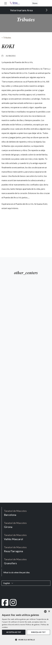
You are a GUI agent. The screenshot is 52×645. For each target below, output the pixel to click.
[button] (5, 3)
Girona (15, 525)
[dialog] (26, 626)
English (6, 583)
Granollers (15, 561)
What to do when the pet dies (16, 572)
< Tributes (6, 37)
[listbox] (45, 611)
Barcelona (15, 513)
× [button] (49, 611)
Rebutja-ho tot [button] (38, 632)
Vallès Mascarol (15, 537)
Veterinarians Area (21, 10)
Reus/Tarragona (15, 549)
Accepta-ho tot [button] (13, 632)
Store (34, 3)
